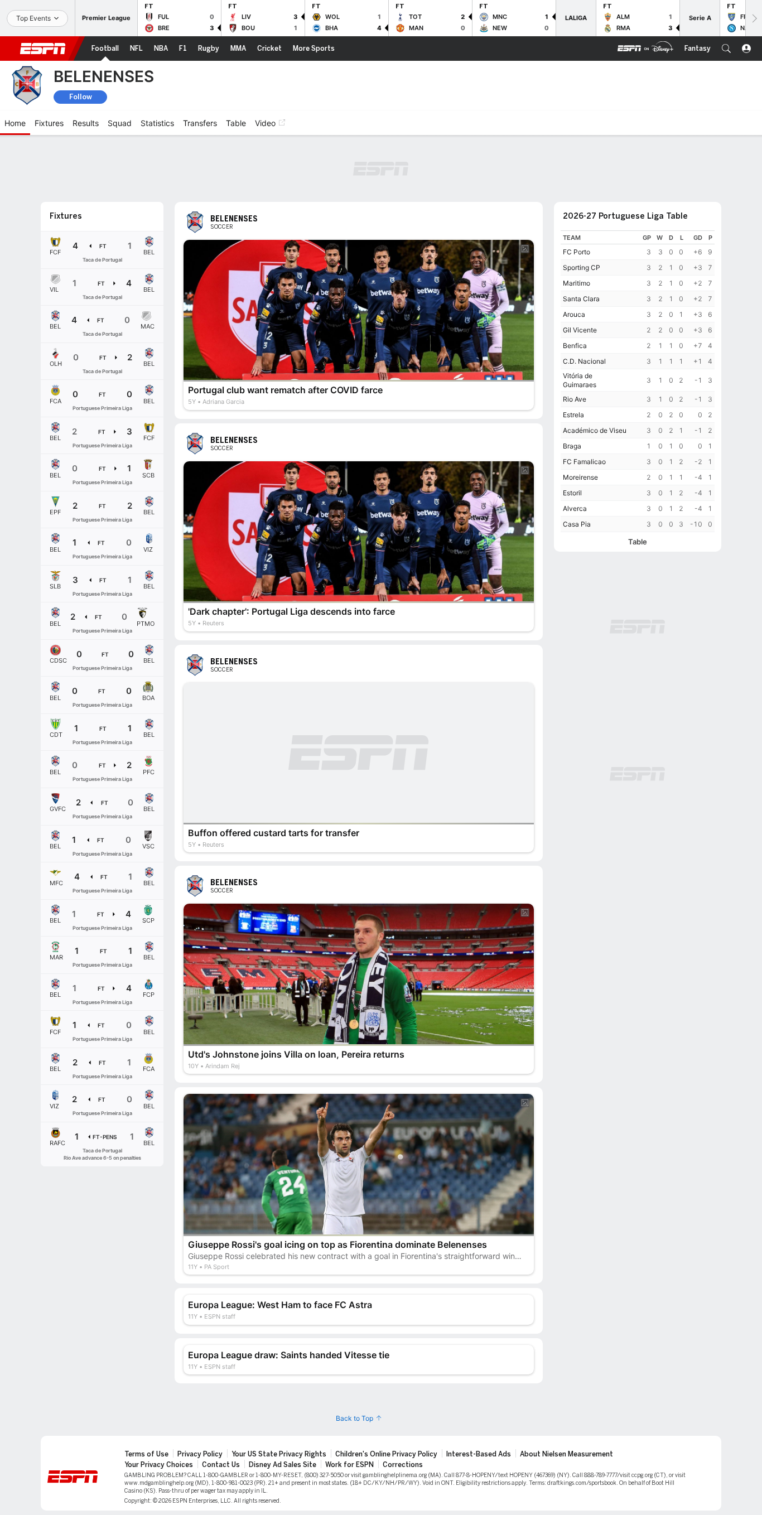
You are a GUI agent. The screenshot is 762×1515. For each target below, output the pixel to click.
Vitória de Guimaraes (579, 380)
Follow (80, 97)
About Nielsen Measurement (566, 1454)
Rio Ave (574, 399)
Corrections (403, 1465)
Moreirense (580, 477)
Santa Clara (581, 299)
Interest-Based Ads (478, 1454)
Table (637, 542)
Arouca (574, 314)
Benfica (575, 345)
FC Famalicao (584, 461)
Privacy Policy (200, 1454)
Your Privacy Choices (158, 1465)
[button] (726, 48)
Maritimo (576, 283)
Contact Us (221, 1465)
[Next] (753, 18)
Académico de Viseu (594, 430)
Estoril (572, 493)
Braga (572, 446)
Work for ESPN (349, 1465)
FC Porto (576, 252)
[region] (638, 381)
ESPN (43, 48)
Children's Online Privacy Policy (386, 1454)
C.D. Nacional (584, 361)
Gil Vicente (580, 330)
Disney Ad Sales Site (282, 1465)
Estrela (573, 415)
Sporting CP (581, 267)
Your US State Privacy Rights (279, 1454)
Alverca (575, 508)
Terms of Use (146, 1454)
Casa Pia (577, 524)
